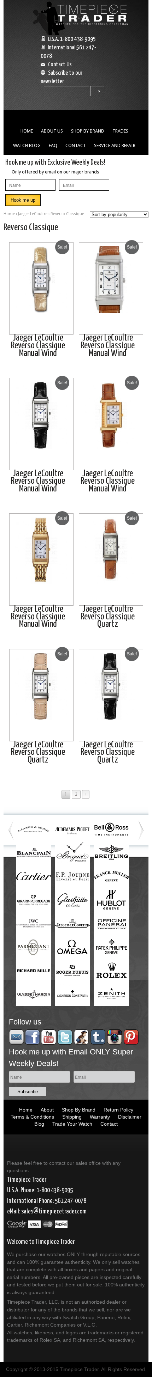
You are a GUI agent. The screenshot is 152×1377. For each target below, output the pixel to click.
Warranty (100, 1117)
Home (27, 131)
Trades (120, 131)
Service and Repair (114, 145)
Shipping (72, 1117)
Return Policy (118, 1110)
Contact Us (60, 65)
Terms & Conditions (32, 1117)
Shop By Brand (87, 131)
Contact (75, 145)
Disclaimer (129, 1117)
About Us (52, 131)
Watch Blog (27, 145)
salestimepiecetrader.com (54, 1211)
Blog (39, 1124)
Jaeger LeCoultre (32, 214)
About (47, 1110)
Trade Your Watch (72, 1124)
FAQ (53, 145)
